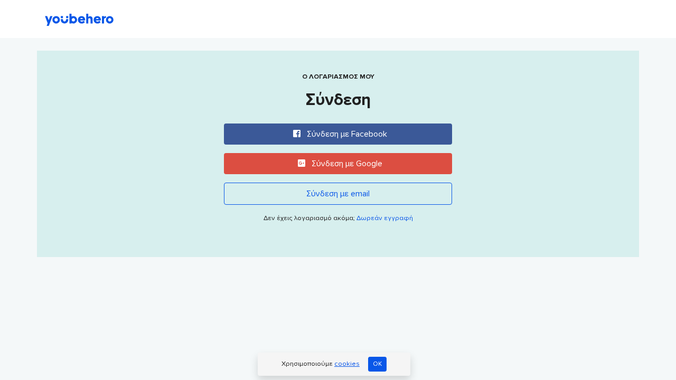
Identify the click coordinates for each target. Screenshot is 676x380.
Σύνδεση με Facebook (346, 134)
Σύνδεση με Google (345, 163)
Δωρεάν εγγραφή (384, 218)
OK (377, 364)
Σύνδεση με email (338, 193)
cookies (347, 363)
